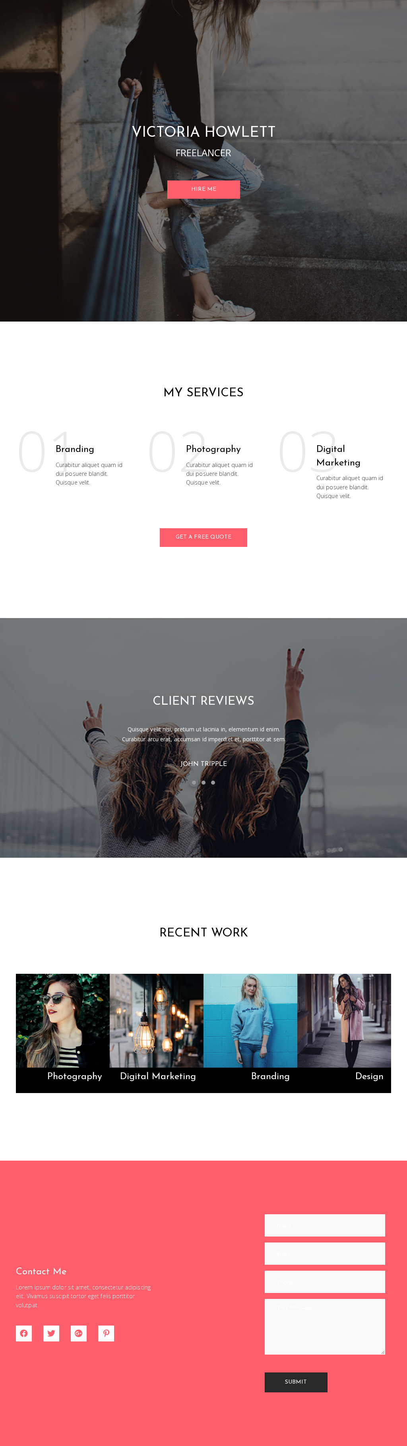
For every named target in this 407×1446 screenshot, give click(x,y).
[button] (203, 189)
